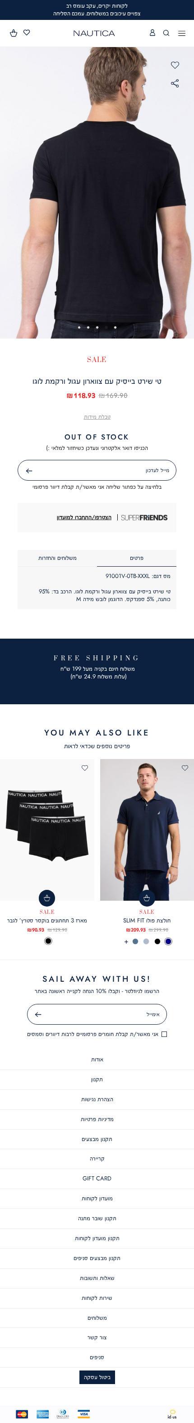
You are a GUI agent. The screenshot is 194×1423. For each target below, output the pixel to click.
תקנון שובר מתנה (97, 1218)
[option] (168, 941)
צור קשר (97, 1337)
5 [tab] (79, 327)
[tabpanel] (97, 193)
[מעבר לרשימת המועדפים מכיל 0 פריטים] (26, 33)
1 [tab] (115, 327)
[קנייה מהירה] (147, 898)
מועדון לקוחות (97, 1198)
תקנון (97, 1079)
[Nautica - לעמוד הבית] (94, 33)
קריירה (97, 1158)
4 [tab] (88, 327)
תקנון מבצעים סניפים (97, 1258)
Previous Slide (9, 192)
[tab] (136, 558)
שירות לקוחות (97, 1298)
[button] (14, 33)
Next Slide (185, 192)
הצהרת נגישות (97, 1099)
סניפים (97, 1357)
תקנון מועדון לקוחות (97, 1238)
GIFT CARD (97, 1178)
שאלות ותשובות (97, 1278)
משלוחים (97, 1317)
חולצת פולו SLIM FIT (147, 920)
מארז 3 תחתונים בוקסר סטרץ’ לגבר (47, 920)
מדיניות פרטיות (97, 1119)
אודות (97, 1059)
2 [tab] (106, 327)
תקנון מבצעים (97, 1139)
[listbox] (47, 940)
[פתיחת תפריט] (181, 34)
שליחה (19, 471)
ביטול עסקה (97, 1377)
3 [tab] (97, 327)
